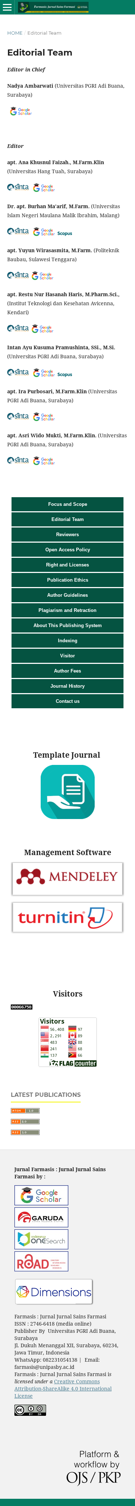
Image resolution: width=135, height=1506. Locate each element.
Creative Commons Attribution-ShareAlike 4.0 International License (63, 1388)
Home (15, 33)
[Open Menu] (7, 7)
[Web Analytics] (21, 1007)
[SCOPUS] (65, 234)
